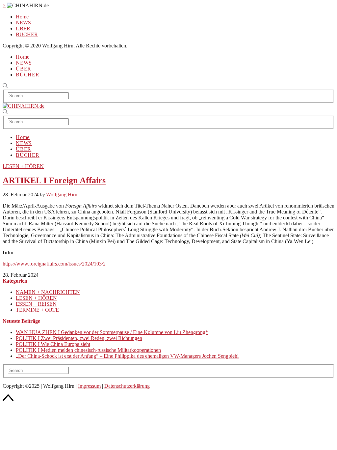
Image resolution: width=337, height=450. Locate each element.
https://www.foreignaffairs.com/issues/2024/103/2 (54, 264)
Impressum (89, 386)
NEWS (23, 22)
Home (22, 16)
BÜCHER (27, 34)
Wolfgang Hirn (61, 194)
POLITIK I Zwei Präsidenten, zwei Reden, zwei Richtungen (79, 338)
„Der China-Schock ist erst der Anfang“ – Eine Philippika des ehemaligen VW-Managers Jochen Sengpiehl (127, 356)
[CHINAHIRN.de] (23, 106)
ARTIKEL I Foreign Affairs (54, 180)
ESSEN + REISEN (36, 304)
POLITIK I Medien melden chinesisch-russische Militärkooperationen (88, 350)
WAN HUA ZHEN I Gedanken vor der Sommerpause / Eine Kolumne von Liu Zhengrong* (112, 332)
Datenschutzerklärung (127, 386)
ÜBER (23, 28)
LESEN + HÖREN (23, 166)
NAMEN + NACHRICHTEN (48, 292)
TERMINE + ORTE (37, 310)
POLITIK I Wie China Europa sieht (53, 344)
